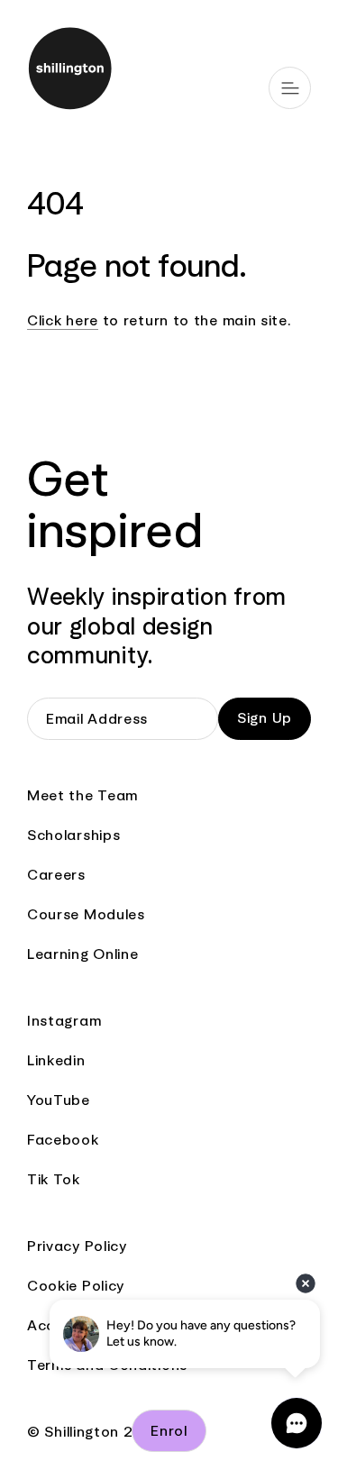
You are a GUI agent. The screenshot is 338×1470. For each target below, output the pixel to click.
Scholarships (73, 835)
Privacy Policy (77, 1246)
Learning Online (83, 954)
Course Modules (86, 914)
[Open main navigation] (290, 88)
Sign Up (264, 717)
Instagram (64, 1020)
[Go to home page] (169, 70)
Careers (56, 874)
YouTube (58, 1100)
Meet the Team (82, 795)
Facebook (63, 1139)
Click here (62, 320)
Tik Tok (53, 1179)
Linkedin (56, 1060)
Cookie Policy (75, 1285)
